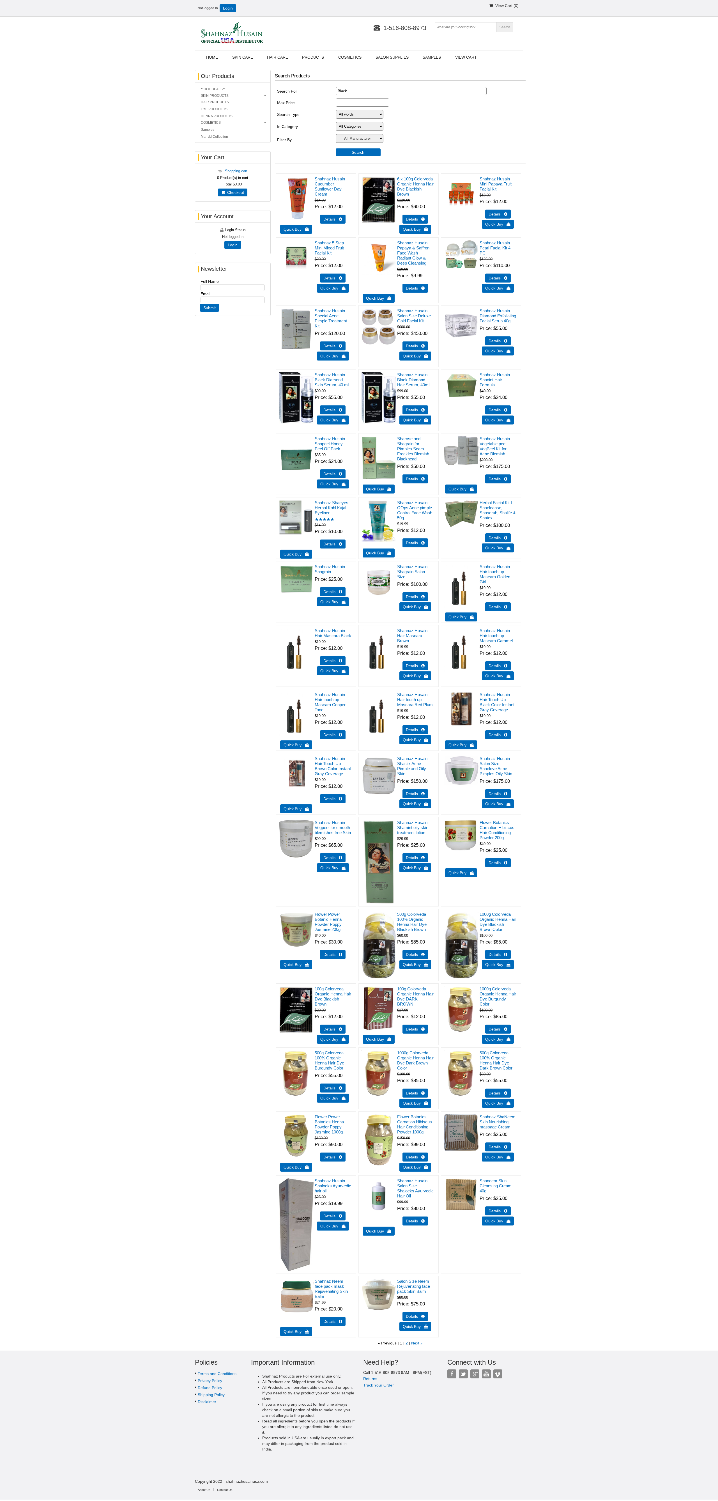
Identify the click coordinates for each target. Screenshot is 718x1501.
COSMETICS (211, 123)
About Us (204, 1489)
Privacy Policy (210, 1380)
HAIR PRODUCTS (215, 102)
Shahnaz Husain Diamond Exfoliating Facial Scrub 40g (498, 315)
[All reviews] (324, 520)
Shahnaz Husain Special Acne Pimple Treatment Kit (331, 318)
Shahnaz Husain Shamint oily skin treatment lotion (412, 827)
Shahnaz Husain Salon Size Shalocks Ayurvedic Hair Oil (415, 1188)
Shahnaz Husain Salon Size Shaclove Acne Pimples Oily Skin (496, 766)
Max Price (286, 102)
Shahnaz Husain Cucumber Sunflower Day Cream (330, 186)
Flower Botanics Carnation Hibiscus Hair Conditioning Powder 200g (497, 830)
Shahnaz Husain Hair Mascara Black (333, 633)
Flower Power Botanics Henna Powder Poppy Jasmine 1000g (329, 1124)
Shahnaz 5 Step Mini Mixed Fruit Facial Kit (329, 247)
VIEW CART (466, 57)
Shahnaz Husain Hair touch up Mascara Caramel (496, 635)
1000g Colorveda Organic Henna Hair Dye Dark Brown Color (415, 1060)
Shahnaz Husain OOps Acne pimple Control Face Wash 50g (414, 510)
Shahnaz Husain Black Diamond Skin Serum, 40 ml (332, 379)
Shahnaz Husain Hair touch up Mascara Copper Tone (330, 702)
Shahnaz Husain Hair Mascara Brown (412, 635)
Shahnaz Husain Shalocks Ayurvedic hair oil (333, 1185)
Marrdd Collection (214, 137)
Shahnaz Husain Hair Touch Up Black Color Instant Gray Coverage (497, 702)
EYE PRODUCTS (214, 109)
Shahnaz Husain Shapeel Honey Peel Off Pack (330, 443)
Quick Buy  (296, 229)
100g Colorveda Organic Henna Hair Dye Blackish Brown (333, 996)
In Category (287, 126)
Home (212, 57)
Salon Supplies (392, 57)
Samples (207, 130)
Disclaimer (207, 1401)
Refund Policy (210, 1387)
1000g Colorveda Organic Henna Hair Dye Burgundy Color (498, 996)
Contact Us (225, 1489)
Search (358, 152)
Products (313, 57)
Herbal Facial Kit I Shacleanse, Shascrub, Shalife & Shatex (498, 510)
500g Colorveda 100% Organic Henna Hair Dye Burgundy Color (329, 1060)
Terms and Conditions (217, 1373)
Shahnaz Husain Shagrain (330, 569)
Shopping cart (236, 171)
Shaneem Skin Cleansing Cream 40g (496, 1185)
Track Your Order (378, 1385)
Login (228, 8)
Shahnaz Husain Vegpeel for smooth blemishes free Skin (333, 827)
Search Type (288, 114)
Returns (370, 1378)
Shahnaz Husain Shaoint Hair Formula (495, 379)
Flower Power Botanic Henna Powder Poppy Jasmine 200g (328, 922)
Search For (287, 91)
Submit (209, 308)
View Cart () (506, 5)
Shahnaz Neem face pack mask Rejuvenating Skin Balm (331, 1289)
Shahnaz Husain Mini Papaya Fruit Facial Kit (496, 183)
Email (205, 294)
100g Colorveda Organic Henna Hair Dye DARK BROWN (415, 996)
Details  (332, 219)
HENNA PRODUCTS (217, 116)
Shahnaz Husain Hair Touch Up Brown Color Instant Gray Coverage (333, 766)
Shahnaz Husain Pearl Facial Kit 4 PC (495, 247)
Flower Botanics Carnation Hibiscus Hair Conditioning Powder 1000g (414, 1124)
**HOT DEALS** (213, 89)
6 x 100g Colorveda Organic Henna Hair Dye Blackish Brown (415, 186)
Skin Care (242, 57)
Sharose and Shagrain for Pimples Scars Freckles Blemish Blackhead (413, 448)
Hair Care (277, 57)
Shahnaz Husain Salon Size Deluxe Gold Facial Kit (414, 315)
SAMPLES (432, 57)
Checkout (234, 192)
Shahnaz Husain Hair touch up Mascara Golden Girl (495, 574)
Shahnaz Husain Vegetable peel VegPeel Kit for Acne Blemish (495, 446)
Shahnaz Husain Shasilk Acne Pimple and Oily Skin (412, 766)
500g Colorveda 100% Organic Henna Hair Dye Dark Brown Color (496, 1060)
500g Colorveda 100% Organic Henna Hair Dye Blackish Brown (412, 922)
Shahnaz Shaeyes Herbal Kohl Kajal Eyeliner (331, 507)
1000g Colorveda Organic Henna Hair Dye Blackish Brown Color (498, 922)
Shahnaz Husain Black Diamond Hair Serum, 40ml (413, 379)
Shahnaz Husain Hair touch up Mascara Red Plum (415, 699)
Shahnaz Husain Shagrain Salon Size (412, 571)
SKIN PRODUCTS (215, 96)
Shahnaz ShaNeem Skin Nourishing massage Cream (498, 1121)
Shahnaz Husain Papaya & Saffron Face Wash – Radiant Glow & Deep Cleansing (413, 252)
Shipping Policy (211, 1394)
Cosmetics (350, 57)
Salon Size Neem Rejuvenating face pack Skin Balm (413, 1286)
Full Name (210, 281)
